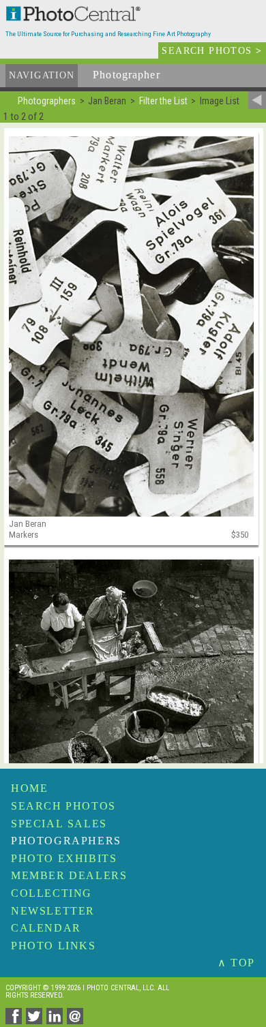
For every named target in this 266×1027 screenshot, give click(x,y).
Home (29, 788)
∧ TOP (236, 962)
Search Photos (63, 806)
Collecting (51, 893)
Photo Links (53, 945)
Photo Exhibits (64, 858)
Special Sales (59, 823)
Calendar (46, 928)
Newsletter (53, 911)
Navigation (41, 75)
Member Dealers (69, 875)
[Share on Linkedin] (56, 1020)
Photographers (66, 840)
